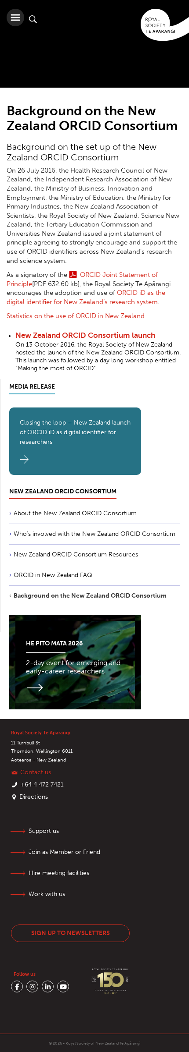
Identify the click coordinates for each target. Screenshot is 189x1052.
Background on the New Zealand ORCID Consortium (90, 595)
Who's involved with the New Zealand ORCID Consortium (94, 534)
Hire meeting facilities (59, 873)
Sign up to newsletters (70, 933)
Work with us (47, 894)
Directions (33, 797)
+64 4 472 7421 (42, 784)
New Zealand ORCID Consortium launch (85, 335)
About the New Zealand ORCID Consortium (75, 513)
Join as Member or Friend (64, 852)
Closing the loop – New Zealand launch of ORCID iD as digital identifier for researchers (75, 432)
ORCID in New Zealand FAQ (53, 575)
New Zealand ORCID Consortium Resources (76, 554)
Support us (44, 831)
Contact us (35, 772)
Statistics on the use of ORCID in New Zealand (76, 316)
